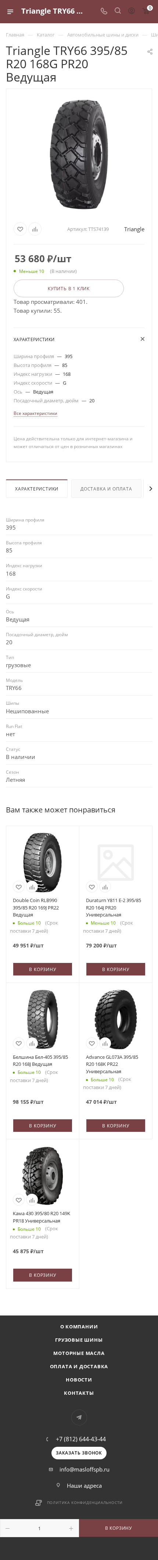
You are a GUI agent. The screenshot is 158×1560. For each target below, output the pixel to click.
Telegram (79, 1417)
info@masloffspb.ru (84, 1469)
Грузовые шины (79, 1340)
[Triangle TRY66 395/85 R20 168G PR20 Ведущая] (79, 154)
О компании (79, 1326)
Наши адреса (84, 1485)
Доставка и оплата (106, 489)
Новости (79, 1379)
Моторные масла (78, 1353)
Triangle (134, 229)
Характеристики (36, 489)
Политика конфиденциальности (85, 1502)
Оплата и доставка (79, 1366)
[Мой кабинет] (131, 11)
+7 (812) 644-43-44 (81, 1439)
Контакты (79, 1393)
